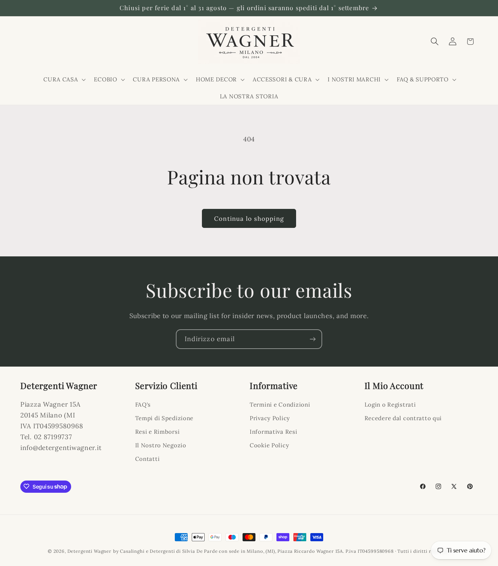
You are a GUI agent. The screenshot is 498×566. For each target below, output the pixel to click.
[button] (64, 79)
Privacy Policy (270, 418)
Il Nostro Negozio (160, 445)
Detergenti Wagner (89, 551)
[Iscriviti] (312, 339)
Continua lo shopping (249, 218)
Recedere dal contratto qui (403, 418)
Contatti (147, 459)
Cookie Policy (269, 445)
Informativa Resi (273, 432)
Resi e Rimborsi (157, 432)
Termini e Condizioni (280, 405)
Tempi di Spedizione (164, 418)
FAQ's (143, 405)
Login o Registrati (390, 405)
